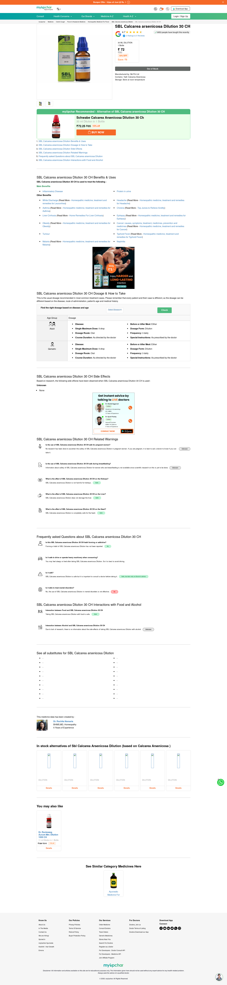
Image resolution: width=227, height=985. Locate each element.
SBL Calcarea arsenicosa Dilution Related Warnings (63, 152)
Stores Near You (105, 939)
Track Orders (103, 932)
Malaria (46, 241)
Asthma (46, 207)
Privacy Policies (74, 924)
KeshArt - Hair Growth (46, 946)
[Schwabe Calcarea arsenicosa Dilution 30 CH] (55, 127)
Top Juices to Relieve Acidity (151, 207)
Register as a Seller (106, 946)
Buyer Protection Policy (77, 935)
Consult (40, 16)
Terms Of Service (75, 928)
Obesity (46, 223)
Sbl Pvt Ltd (134, 74)
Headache (122, 200)
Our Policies (74, 920)
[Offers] (155, 8)
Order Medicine (104, 924)
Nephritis (121, 241)
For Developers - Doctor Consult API (112, 950)
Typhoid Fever (123, 233)
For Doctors (134, 920)
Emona (41, 950)
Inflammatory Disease (53, 191)
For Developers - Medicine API (110, 954)
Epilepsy (121, 215)
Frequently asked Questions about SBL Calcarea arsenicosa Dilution (71, 156)
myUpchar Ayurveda (46, 943)
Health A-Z (128, 16)
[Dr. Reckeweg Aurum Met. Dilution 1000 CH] (49, 820)
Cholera (120, 207)
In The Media (43, 928)
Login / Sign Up (181, 16)
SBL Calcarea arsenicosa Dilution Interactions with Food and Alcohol (71, 160)
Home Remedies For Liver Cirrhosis (86, 215)
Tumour (46, 233)
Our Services (104, 920)
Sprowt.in (42, 939)
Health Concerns (61, 16)
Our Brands (86, 16)
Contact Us (43, 932)
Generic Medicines (105, 935)
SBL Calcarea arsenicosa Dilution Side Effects (60, 148)
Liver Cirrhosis (49, 215)
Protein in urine (124, 191)
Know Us (43, 920)
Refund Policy (74, 932)
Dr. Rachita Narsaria (63, 721)
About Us (42, 924)
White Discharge (50, 200)
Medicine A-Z (107, 16)
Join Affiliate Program (106, 958)
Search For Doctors (106, 943)
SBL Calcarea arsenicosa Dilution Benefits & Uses (62, 141)
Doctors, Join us (135, 924)
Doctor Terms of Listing (137, 928)
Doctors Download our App (139, 932)
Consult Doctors (104, 928)
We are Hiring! (44, 935)
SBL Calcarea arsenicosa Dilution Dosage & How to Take (65, 144)
